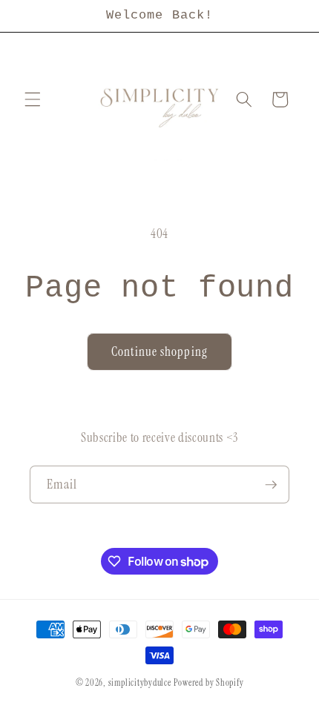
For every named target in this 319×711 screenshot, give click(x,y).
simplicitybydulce (139, 683)
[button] (32, 99)
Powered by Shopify (209, 683)
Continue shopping (159, 352)
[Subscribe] (271, 485)
